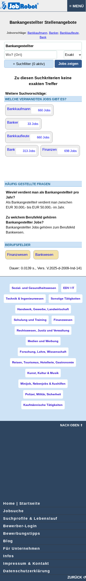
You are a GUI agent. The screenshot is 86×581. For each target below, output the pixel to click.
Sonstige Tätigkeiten (65, 298)
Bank (43, 37)
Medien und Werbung (43, 341)
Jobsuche (13, 511)
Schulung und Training (30, 319)
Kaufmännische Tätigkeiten (43, 405)
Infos (8, 556)
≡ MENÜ (76, 6)
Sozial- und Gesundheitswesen (34, 288)
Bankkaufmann (37, 32)
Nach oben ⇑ (71, 425)
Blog (8, 541)
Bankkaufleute (69, 32)
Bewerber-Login (20, 526)
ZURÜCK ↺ (76, 577)
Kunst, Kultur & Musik (43, 373)
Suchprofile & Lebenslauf (30, 518)
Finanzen (59, 150)
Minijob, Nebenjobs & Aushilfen (43, 383)
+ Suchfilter (29, 64)
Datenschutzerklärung (26, 571)
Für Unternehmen (21, 548)
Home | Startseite (21, 503)
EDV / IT (68, 288)
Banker (53, 32)
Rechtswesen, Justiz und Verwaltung (43, 330)
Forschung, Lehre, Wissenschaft (43, 351)
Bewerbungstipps (21, 533)
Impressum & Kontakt (26, 563)
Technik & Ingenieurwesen (25, 298)
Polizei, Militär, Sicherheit (43, 394)
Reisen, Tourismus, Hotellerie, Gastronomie (43, 362)
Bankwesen (44, 255)
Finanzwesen (17, 255)
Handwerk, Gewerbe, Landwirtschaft (43, 309)
